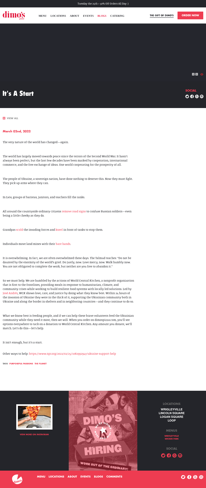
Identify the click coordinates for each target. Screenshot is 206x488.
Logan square (171, 417)
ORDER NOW (190, 15)
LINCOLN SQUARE (172, 413)
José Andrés (10, 293)
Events (88, 15)
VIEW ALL (12, 118)
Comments (114, 476)
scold (19, 229)
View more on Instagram (34, 435)
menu (43, 15)
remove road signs (74, 211)
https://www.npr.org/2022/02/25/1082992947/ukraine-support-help (72, 353)
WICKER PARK (172, 439)
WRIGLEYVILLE (172, 409)
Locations (58, 15)
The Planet (41, 364)
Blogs (102, 15)
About (74, 15)
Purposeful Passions (21, 364)
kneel (59, 229)
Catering (117, 15)
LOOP (172, 420)
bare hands (63, 244)
